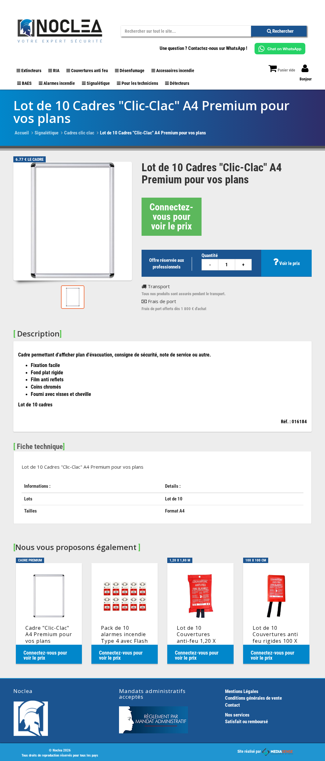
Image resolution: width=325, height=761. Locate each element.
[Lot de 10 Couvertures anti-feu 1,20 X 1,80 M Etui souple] (200, 613)
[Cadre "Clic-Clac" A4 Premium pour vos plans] (49, 613)
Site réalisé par (249, 751)
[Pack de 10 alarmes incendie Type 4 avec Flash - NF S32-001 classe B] (124, 613)
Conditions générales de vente (253, 698)
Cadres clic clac (79, 133)
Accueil (22, 133)
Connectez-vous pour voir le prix (171, 216)
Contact (232, 705)
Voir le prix (289, 263)
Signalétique (46, 133)
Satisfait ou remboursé (246, 721)
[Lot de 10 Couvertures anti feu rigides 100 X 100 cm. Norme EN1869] (276, 613)
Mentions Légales (241, 691)
